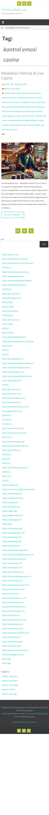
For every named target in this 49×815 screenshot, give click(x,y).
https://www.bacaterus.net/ (13, 581)
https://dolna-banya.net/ (12, 633)
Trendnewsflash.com (14, 9)
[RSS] (29, 3)
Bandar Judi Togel (9, 686)
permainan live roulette (32, 107)
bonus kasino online (13, 92)
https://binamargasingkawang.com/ (16, 568)
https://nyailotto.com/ (11, 607)
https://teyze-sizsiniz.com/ (12, 621)
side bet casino (28, 111)
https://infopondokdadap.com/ (14, 542)
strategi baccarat (15, 115)
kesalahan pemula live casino (30, 96)
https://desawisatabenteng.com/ (15, 438)
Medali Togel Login (9, 503)
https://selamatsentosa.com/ (14, 599)
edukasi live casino (9, 96)
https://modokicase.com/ (12, 521)
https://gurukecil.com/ (11, 286)
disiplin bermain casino (31, 92)
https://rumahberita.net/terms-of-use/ (17, 255)
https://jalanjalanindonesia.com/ (15, 642)
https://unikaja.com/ (10, 494)
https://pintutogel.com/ (11, 373)
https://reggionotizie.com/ (12, 507)
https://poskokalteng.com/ (13, 594)
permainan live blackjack (12, 107)
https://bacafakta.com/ (11, 394)
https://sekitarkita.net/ (11, 629)
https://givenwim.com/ (11, 381)
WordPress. (33, 714)
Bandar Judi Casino (12, 88)
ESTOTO (5, 320)
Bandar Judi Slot (9, 681)
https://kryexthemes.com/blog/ (15, 251)
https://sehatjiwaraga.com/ (13, 268)
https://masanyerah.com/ (12, 573)
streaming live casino (18, 119)
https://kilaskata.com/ (11, 538)
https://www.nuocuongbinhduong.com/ (18, 481)
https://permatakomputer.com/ (15, 460)
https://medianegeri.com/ (12, 560)
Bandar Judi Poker (9, 673)
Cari (2, 231)
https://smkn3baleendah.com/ (14, 277)
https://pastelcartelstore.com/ (14, 425)
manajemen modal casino (30, 99)
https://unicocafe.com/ (11, 442)
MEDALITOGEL (8, 325)
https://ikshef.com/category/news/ (16, 360)
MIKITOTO (6, 451)
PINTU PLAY (7, 429)
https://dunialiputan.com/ (12, 351)
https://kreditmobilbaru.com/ (14, 590)
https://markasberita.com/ (13, 420)
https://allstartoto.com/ (12, 386)
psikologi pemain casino (11, 111)
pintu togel (6, 651)
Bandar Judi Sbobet (10, 677)
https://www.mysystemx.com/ (14, 612)
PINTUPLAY (6, 260)
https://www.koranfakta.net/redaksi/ (17, 273)
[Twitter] (24, 3)
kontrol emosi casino (10, 99)
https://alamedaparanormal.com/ (16, 577)
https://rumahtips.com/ (11, 638)
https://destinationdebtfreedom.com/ (17, 368)
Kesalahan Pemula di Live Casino (22, 76)
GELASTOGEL (7, 316)
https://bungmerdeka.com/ (13, 364)
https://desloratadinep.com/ (13, 390)
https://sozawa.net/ (10, 303)
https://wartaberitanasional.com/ (15, 264)
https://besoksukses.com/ (12, 616)
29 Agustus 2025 (20, 84)
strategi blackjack (29, 115)
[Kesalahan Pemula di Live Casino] (24, 153)
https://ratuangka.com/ (11, 290)
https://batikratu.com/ (11, 499)
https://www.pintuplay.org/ (13, 434)
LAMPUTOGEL (7, 307)
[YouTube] (19, 3)
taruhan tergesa (33, 119)
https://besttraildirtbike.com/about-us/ (18, 355)
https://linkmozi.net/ (10, 586)
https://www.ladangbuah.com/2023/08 (17, 333)
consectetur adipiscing (34, 705)
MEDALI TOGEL (8, 299)
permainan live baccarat (34, 103)
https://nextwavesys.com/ (12, 490)
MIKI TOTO (6, 468)
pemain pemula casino (15, 103)
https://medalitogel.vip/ (12, 534)
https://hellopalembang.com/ (14, 551)
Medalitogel (7, 516)
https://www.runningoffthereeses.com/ (18, 547)
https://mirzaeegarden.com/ (13, 525)
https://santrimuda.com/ (12, 555)
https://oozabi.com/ (10, 477)
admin (7, 84)
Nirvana (24, 714)
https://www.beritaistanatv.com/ (15, 399)
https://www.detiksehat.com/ (14, 329)
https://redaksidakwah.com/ (13, 603)
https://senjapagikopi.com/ (13, 647)
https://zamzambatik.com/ (13, 564)
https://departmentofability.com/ (15, 625)
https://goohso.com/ (10, 247)
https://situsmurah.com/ (12, 486)
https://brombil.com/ (10, 312)
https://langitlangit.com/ (12, 512)
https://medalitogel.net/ (12, 529)
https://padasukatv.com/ (12, 403)
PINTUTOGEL (7, 294)
